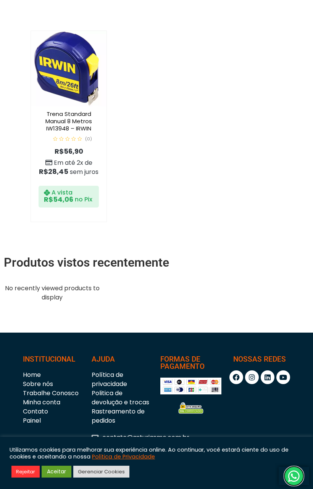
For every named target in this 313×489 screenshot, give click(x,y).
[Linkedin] (267, 377)
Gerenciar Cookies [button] (101, 471)
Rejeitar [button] (25, 471)
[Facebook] (236, 377)
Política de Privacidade (123, 456)
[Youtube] (283, 377)
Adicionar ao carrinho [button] (76, 104)
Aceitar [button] (56, 471)
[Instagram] (252, 377)
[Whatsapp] (294, 476)
